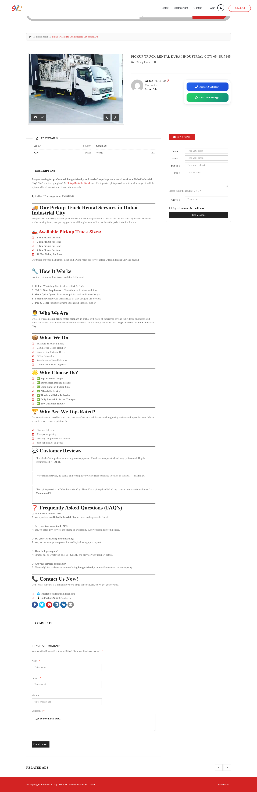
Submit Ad (240, 8)
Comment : (38, 711)
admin (149, 81)
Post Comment (40, 744)
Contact (198, 7)
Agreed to (188, 208)
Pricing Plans (181, 7)
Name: (36, 660)
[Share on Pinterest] (49, 605)
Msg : (177, 173)
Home (165, 7)
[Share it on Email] (70, 605)
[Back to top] (245, 770)
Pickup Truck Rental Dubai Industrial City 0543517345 (181, 56)
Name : (176, 151)
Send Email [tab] (183, 137)
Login (212, 7)
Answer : (175, 199)
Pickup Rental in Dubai (78, 183)
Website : (36, 695)
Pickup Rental (42, 37)
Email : (36, 678)
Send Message (198, 215)
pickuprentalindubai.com (62, 593)
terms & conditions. (193, 208)
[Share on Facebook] (35, 605)
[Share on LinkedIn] (56, 605)
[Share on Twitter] (42, 605)
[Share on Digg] (63, 605)
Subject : (175, 165)
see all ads (151, 89)
